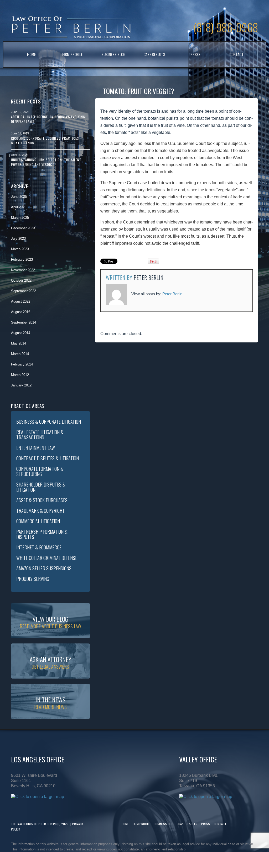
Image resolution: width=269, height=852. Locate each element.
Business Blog (113, 54)
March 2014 (20, 354)
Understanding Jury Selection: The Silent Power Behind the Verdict (46, 162)
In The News (50, 702)
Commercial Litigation (38, 521)
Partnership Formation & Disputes (42, 534)
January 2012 (21, 385)
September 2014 (23, 322)
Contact (236, 54)
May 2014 (18, 343)
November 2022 (23, 270)
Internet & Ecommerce (38, 547)
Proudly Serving (32, 578)
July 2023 (18, 239)
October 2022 (21, 280)
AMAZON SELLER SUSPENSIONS (43, 568)
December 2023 (23, 228)
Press (195, 54)
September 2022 (23, 291)
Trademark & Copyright (40, 510)
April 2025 (18, 207)
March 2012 (20, 375)
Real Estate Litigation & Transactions (40, 434)
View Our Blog (50, 622)
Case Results (154, 54)
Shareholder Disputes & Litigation (40, 487)
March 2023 (20, 249)
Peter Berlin (149, 277)
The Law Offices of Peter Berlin (33, 824)
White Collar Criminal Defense (46, 557)
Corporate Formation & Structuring (39, 471)
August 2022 (20, 301)
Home (31, 54)
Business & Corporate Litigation (48, 421)
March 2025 (20, 218)
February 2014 (22, 364)
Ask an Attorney (50, 662)
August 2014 (20, 333)
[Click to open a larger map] (37, 796)
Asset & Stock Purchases (42, 500)
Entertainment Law (35, 447)
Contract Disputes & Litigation (47, 458)
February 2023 (22, 259)
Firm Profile (72, 54)
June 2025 (19, 197)
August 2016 (20, 312)
